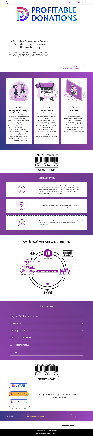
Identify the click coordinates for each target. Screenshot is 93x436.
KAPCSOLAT (72, 2)
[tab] (46, 316)
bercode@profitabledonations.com (35, 416)
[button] (46, 316)
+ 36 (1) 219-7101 (72, 416)
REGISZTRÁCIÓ (82, 2)
